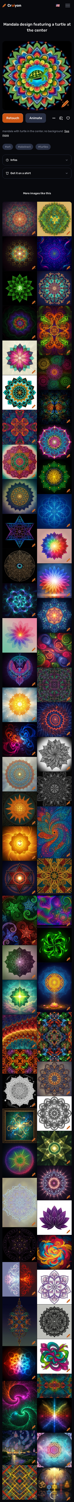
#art (7, 146)
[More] (53, 118)
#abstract (24, 146)
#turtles (43, 146)
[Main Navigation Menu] (68, 5)
